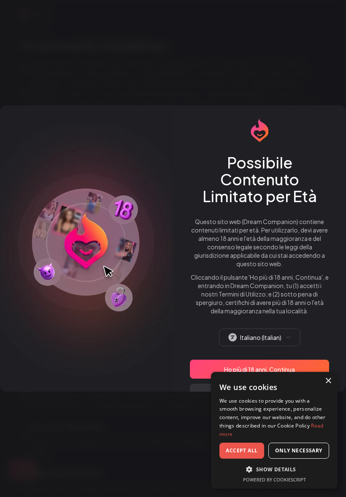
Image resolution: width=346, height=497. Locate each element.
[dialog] (274, 430)
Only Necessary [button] (298, 450)
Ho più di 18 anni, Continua (259, 369)
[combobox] (260, 337)
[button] (274, 469)
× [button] (328, 381)
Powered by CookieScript (274, 479)
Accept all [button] (241, 450)
